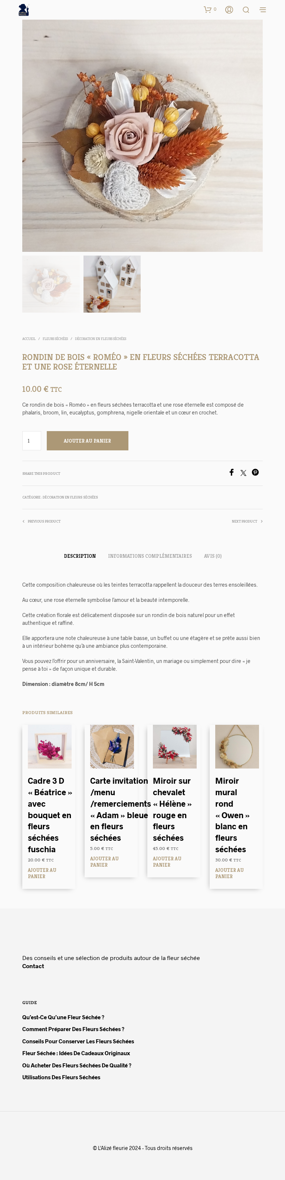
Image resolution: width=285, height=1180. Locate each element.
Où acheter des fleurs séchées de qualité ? (76, 1065)
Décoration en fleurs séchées (100, 338)
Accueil (29, 338)
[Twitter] (246, 473)
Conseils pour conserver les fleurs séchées (78, 1041)
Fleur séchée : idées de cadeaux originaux (76, 1053)
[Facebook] (234, 473)
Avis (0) (213, 556)
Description (80, 556)
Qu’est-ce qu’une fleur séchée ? (63, 1017)
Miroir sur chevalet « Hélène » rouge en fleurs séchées (172, 809)
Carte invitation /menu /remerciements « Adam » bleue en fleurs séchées (120, 809)
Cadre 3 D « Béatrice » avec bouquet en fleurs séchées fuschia (50, 815)
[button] (210, 9)
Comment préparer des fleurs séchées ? (73, 1029)
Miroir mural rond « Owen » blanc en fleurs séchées (232, 815)
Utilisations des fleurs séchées (61, 1077)
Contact (33, 965)
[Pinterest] (257, 473)
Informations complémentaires (150, 556)
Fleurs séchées (55, 338)
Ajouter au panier (42, 873)
